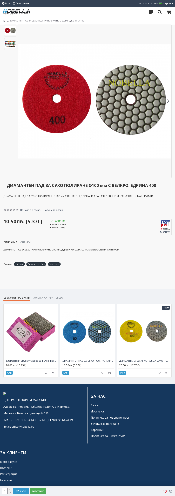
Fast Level (54, 263)
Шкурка (19, 263)
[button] (21, 101)
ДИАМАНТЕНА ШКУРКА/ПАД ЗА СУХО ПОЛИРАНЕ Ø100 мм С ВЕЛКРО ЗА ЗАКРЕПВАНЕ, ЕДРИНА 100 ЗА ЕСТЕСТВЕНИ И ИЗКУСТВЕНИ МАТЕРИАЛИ (145, 360)
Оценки (25, 242)
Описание (10, 242)
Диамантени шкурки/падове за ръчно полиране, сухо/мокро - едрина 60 (31, 360)
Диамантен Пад (36, 263)
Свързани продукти (16, 297)
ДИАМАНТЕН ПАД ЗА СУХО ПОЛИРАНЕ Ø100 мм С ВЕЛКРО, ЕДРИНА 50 (88, 360)
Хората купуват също (48, 297)
